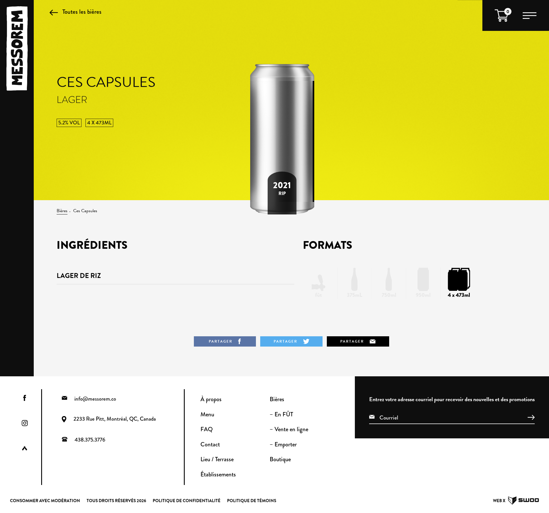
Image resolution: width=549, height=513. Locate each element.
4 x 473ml (459, 295)
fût (318, 295)
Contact (210, 444)
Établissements (218, 474)
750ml (389, 295)
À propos (211, 399)
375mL (354, 295)
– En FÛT (281, 414)
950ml (423, 295)
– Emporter (283, 444)
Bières (62, 210)
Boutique (280, 459)
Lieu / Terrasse (217, 459)
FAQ (206, 429)
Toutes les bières (82, 11)
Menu (207, 414)
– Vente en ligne (289, 429)
